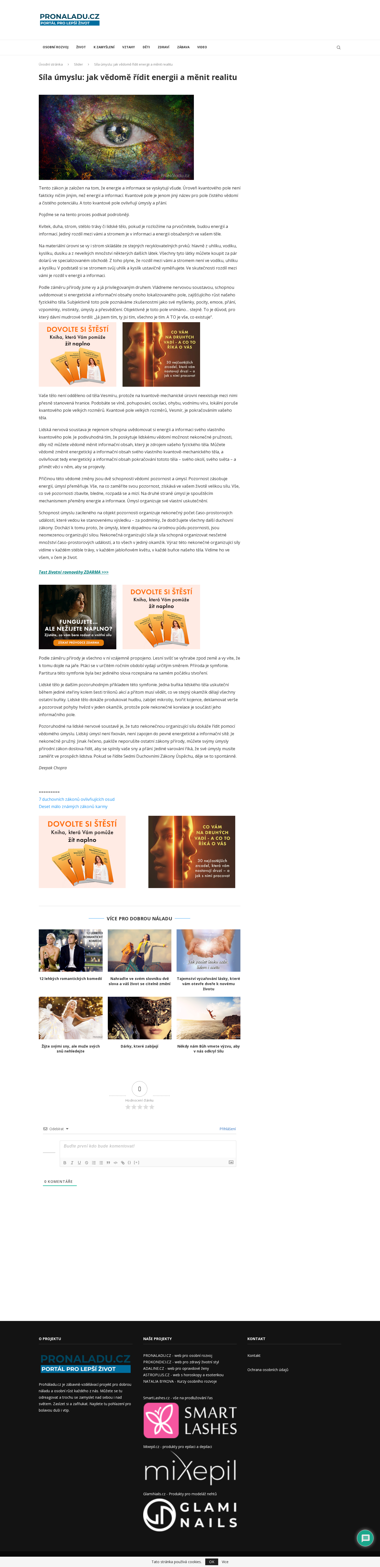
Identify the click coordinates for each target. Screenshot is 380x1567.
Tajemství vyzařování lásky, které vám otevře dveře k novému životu (208, 983)
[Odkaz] (122, 1163)
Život (81, 47)
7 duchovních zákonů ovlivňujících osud (77, 799)
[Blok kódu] (115, 1163)
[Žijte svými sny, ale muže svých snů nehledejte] (71, 1018)
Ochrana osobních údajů (267, 1369)
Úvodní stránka (51, 64)
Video (202, 47)
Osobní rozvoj (56, 47)
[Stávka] (86, 1163)
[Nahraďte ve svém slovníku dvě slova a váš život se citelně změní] (140, 950)
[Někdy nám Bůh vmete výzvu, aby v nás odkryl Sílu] (208, 1018)
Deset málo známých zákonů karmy (73, 806)
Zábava (183, 47)
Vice (225, 1562)
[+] (137, 1162)
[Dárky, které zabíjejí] (140, 1018)
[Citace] (108, 1163)
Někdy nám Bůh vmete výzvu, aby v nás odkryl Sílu (208, 1049)
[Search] (338, 47)
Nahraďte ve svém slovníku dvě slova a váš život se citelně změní (139, 981)
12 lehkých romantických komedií (70, 978)
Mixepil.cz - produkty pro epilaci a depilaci (177, 1446)
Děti (146, 47)
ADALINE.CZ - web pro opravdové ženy (176, 1368)
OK (211, 1561)
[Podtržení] (79, 1163)
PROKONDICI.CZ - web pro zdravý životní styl (181, 1361)
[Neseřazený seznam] (101, 1163)
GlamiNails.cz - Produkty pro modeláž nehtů (180, 1493)
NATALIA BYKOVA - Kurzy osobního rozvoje (180, 1381)
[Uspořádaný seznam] (93, 1163)
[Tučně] (65, 1163)
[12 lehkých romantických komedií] (71, 950)
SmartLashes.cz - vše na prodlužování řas (178, 1397)
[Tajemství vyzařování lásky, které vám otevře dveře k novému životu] (208, 950)
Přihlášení (227, 1128)
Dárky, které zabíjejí (139, 1046)
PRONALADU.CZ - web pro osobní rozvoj (177, 1355)
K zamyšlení (104, 47)
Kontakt (254, 1355)
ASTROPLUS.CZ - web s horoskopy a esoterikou (183, 1374)
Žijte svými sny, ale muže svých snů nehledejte (71, 1049)
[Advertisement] (247, 19)
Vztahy (128, 47)
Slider (78, 64)
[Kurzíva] (72, 1163)
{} (129, 1162)
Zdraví (163, 47)
